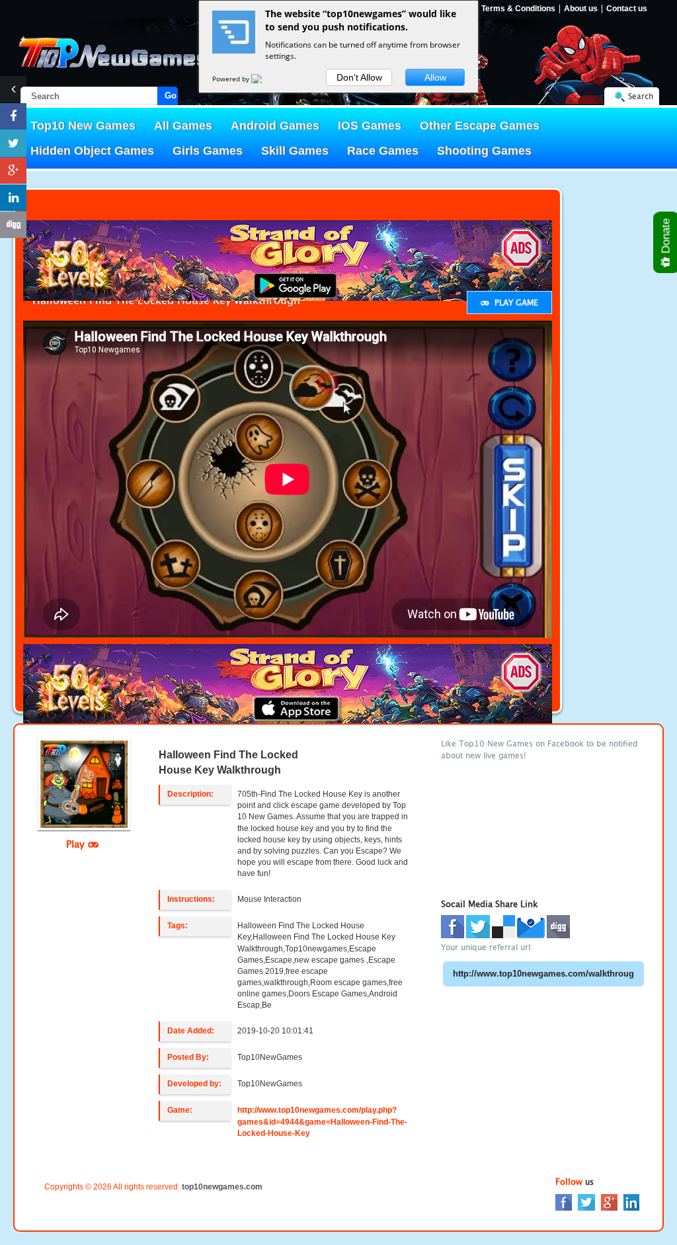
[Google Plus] (609, 1202)
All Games (183, 125)
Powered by (231, 78)
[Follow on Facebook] (13, 116)
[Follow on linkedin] (13, 197)
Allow (435, 77)
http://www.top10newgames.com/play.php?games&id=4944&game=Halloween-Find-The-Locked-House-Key (322, 1121)
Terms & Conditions (518, 9)
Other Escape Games (479, 125)
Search (640, 96)
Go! (171, 95)
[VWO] (264, 78)
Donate (666, 237)
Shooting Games (484, 150)
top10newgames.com (222, 1186)
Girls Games (208, 150)
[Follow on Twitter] (13, 143)
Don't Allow (359, 77)
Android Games (275, 125)
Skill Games (295, 150)
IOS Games (369, 125)
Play (77, 844)
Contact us (626, 9)
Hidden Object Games (92, 150)
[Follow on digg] (13, 225)
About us (581, 9)
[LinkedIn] (631, 1202)
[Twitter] (586, 1202)
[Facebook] (563, 1202)
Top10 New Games (83, 125)
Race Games (382, 150)
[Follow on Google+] (13, 170)
